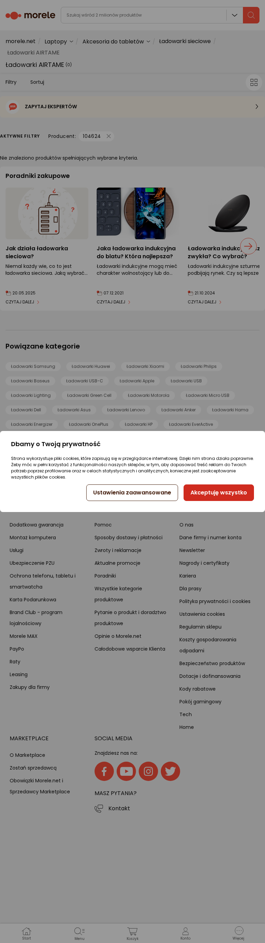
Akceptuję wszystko (218, 492)
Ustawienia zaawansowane (132, 492)
